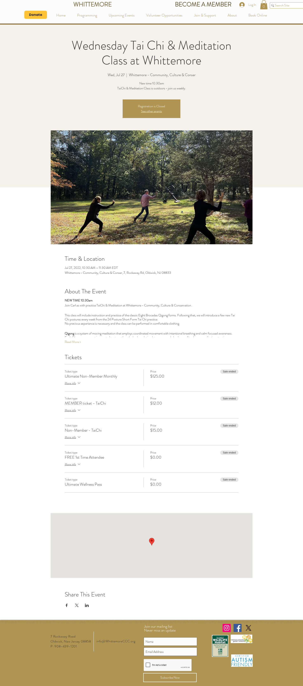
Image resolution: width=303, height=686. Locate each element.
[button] (264, 4)
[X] (248, 628)
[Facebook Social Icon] (238, 628)
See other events (151, 111)
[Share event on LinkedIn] (87, 605)
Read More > (73, 342)
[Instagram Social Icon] (227, 628)
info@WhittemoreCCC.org (115, 641)
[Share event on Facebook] (67, 605)
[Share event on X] (77, 605)
